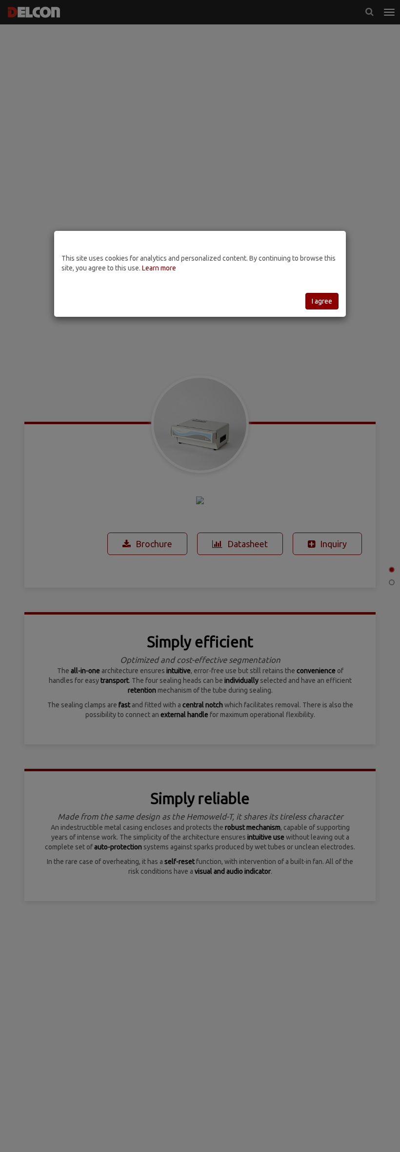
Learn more (159, 268)
